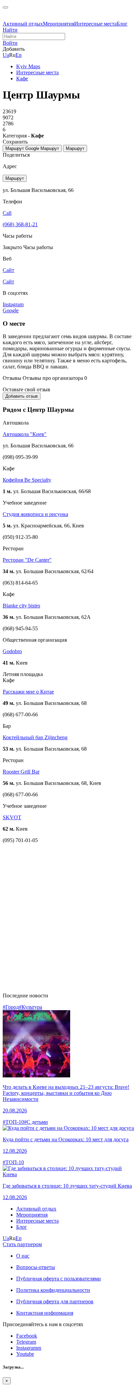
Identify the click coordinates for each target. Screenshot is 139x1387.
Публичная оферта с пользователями (58, 1278)
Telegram (26, 1342)
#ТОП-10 (13, 1122)
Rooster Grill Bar (21, 772)
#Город (11, 1007)
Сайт (8, 281)
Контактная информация (44, 1313)
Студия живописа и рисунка (35, 514)
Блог (122, 24)
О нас (22, 1256)
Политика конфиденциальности (53, 1290)
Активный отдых (23, 24)
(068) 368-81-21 (20, 224)
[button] (10, 43)
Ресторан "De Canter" (27, 560)
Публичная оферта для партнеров (54, 1301)
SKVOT (12, 817)
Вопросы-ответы (35, 1267)
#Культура (30, 1007)
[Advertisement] (69, 918)
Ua (6, 55)
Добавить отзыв (21, 396)
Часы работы (38, 247)
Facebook (26, 1336)
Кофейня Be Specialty (27, 480)
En (19, 55)
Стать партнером (22, 1244)
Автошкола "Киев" (25, 434)
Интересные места (95, 24)
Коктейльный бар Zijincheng (35, 737)
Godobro (12, 651)
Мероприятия (58, 24)
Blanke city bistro (21, 605)
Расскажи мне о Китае (28, 692)
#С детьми (36, 1122)
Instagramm (28, 1348)
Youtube (25, 1354)
